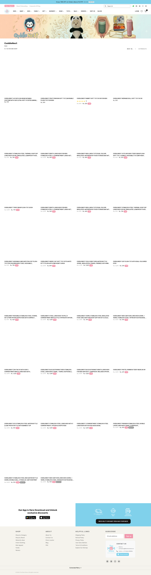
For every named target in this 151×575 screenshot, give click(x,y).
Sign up (128, 536)
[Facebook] (136, 6)
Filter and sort (11, 48)
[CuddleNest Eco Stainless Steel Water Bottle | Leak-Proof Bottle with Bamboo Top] (21, 399)
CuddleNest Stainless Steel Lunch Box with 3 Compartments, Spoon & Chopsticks (57, 424)
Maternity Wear (20, 540)
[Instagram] (142, 6)
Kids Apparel (19, 545)
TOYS (68, 11)
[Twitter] (139, 6)
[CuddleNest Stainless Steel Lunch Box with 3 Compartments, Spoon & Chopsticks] (57, 399)
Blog (47, 542)
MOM (14, 11)
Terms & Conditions (81, 545)
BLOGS (100, 11)
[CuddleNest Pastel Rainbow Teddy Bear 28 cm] (130, 345)
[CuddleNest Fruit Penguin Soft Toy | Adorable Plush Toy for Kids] (57, 74)
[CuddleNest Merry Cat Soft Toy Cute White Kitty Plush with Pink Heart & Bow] (57, 237)
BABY (21, 11)
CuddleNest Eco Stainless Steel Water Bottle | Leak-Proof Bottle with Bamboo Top (20, 424)
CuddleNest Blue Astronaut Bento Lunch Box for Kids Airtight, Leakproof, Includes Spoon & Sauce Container (93, 371)
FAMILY (36, 11)
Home (5, 45)
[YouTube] (146, 6)
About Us (48, 535)
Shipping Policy (80, 535)
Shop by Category (21, 535)
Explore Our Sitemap (82, 548)
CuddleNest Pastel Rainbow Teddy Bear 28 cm (129, 369)
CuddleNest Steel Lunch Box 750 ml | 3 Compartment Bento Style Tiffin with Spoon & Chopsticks (57, 317)
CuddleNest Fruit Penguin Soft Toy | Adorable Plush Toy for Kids (57, 99)
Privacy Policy (80, 540)
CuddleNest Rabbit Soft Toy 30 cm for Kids (92, 98)
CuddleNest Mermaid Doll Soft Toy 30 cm (127, 98)
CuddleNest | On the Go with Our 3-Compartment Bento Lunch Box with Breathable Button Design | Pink (17, 371)
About (49, 531)
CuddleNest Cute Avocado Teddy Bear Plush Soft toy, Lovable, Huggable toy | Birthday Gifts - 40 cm (129, 155)
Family (17, 548)
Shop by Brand (20, 537)
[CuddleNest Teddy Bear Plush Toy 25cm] (21, 183)
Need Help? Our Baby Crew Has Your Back (113, 521)
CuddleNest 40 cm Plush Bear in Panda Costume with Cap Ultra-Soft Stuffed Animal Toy (20, 99)
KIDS (28, 11)
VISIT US (92, 11)
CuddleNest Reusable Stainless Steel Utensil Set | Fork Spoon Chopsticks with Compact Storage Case (20, 317)
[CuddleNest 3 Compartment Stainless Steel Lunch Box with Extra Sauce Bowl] (93, 399)
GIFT (43, 11)
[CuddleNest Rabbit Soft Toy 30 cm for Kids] (93, 74)
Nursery (18, 550)
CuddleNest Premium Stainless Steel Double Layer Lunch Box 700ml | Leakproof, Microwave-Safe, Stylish (129, 425)
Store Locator (50, 540)
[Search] (105, 6)
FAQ (47, 545)
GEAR (60, 11)
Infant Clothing (20, 542)
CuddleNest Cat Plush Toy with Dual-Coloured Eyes (130, 262)
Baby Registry (9, 6)
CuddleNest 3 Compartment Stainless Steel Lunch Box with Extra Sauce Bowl (92, 424)
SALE (75, 11)
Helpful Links (82, 531)
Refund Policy (80, 537)
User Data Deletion (81, 542)
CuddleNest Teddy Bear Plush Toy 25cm (18, 207)
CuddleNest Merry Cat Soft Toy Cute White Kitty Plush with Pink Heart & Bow (56, 262)
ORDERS (83, 11)
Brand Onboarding (22, 6)
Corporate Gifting (35, 6)
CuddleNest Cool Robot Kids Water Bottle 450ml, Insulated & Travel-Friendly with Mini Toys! (92, 262)
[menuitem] (15, 11)
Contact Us (49, 537)
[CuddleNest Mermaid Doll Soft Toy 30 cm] (130, 74)
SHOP (18, 531)
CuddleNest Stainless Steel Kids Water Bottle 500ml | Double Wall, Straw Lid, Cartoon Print (21, 479)
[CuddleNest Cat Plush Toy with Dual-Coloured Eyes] (130, 237)
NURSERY (52, 11)
